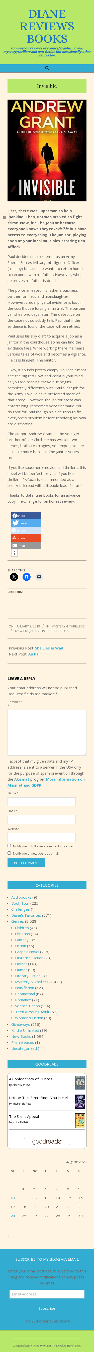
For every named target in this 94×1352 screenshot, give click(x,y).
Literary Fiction (28, 975)
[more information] (14, 553)
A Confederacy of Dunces (30, 1078)
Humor (21, 969)
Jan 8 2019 (37, 630)
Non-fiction (24, 987)
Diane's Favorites (26, 915)
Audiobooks (21, 897)
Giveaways (20, 1024)
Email (13, 811)
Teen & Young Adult (32, 1011)
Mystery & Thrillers (68, 626)
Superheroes (57, 630)
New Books (21, 1036)
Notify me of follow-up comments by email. (43, 846)
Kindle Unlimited (25, 1030)
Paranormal (25, 993)
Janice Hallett (20, 1122)
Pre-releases (22, 1042)
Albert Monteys (21, 1085)
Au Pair (34, 653)
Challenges (20, 909)
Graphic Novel (27, 951)
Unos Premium (42, 1345)
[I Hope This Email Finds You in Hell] (80, 1097)
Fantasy (22, 939)
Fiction (20, 945)
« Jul (11, 1235)
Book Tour (20, 903)
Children (22, 927)
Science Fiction (27, 1005)
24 (13, 1215)
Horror (21, 963)
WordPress (73, 1345)
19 (35, 1206)
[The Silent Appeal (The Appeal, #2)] (80, 1116)
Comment (13, 704)
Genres (17, 921)
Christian (22, 933)
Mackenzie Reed (22, 1103)
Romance (23, 999)
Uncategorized (24, 1048)
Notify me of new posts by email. (36, 853)
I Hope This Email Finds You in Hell (38, 1097)
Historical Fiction (29, 957)
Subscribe (47, 1308)
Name (13, 793)
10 (13, 1197)
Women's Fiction (29, 1017)
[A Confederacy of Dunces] (80, 1078)
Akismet (21, 779)
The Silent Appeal (24, 1116)
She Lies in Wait (49, 647)
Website (13, 829)
